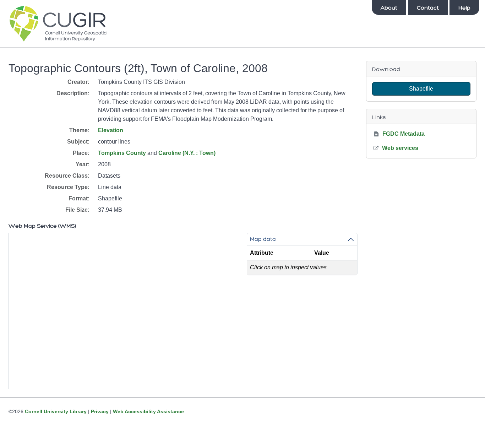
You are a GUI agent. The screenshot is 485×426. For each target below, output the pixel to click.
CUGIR (58, 24)
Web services (400, 148)
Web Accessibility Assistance (148, 411)
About (389, 8)
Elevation (110, 130)
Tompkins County (122, 153)
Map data (263, 239)
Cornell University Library (56, 411)
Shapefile (421, 89)
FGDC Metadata (403, 134)
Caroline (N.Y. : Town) (187, 153)
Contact (428, 8)
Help (464, 8)
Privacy (100, 411)
